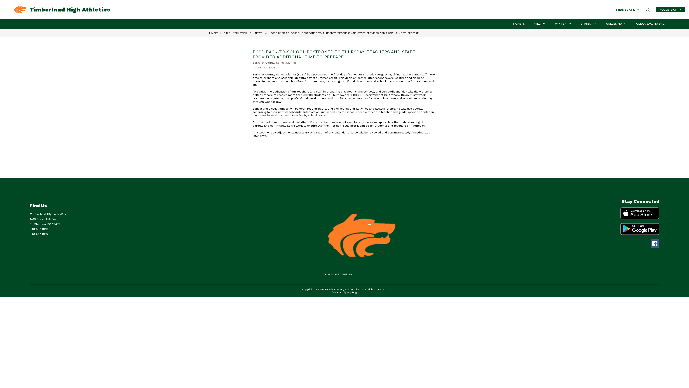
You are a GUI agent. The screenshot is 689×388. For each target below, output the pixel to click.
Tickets (518, 23)
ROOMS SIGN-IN (671, 9)
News (258, 33)
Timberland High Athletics (228, 33)
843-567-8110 (39, 229)
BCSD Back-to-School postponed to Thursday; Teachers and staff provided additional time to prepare (344, 33)
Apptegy (352, 292)
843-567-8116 (39, 233)
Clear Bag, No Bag (650, 23)
